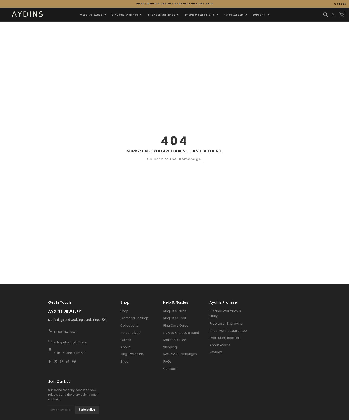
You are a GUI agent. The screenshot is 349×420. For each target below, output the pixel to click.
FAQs (167, 361)
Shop (124, 311)
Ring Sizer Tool (174, 318)
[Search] (325, 14)
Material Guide (174, 339)
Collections (129, 325)
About (125, 347)
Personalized (130, 332)
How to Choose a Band (181, 332)
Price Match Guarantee (228, 330)
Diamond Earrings (134, 318)
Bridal (124, 361)
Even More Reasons (224, 337)
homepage (190, 159)
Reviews (215, 352)
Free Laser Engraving (226, 323)
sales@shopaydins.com (70, 342)
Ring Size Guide (132, 354)
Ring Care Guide (175, 325)
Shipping (170, 347)
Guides (125, 339)
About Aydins (219, 345)
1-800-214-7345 (65, 332)
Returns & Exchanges (180, 354)
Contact (170, 368)
